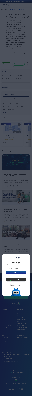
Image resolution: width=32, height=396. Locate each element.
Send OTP (16, 272)
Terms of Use (12, 285)
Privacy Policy (19, 285)
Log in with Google (17, 280)
